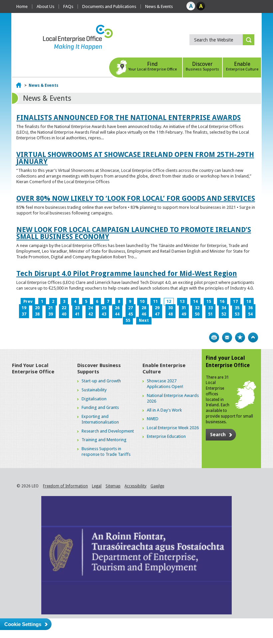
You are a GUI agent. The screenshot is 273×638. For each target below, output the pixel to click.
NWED (152, 418)
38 (37, 314)
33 (210, 308)
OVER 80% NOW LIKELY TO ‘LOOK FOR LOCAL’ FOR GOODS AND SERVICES (135, 198)
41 (77, 314)
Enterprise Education (166, 436)
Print (214, 337)
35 (237, 308)
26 (117, 308)
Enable (242, 66)
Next (144, 320)
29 (157, 308)
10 (142, 301)
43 (104, 314)
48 (170, 314)
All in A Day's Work (164, 410)
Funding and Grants (100, 407)
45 (130, 314)
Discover (202, 66)
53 (237, 314)
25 (104, 308)
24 (90, 308)
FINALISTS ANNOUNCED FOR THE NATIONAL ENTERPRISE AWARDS (128, 117)
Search (218, 434)
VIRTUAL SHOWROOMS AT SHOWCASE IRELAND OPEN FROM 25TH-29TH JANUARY (135, 158)
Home (22, 6)
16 (222, 301)
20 (37, 308)
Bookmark (240, 337)
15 (208, 301)
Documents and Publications (109, 6)
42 (90, 314)
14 (195, 301)
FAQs (68, 6)
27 (130, 308)
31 (183, 308)
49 (183, 314)
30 (170, 308)
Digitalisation (94, 398)
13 (182, 301)
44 (117, 314)
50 (197, 314)
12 (168, 301)
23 (77, 308)
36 (250, 308)
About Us (45, 6)
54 (250, 314)
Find (152, 66)
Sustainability (94, 389)
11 (155, 301)
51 (210, 314)
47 (157, 314)
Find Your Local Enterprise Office (33, 368)
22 (64, 308)
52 (223, 314)
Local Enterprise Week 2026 (173, 427)
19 (24, 308)
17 (235, 301)
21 (50, 308)
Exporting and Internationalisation (100, 419)
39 (50, 314)
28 (143, 308)
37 (24, 314)
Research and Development (108, 431)
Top (253, 337)
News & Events (159, 6)
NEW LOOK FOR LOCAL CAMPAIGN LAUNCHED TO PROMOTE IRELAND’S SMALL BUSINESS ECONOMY (133, 233)
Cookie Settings (22, 624)
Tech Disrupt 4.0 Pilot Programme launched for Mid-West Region (126, 273)
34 (223, 308)
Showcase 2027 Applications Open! (165, 383)
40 (64, 314)
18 (248, 301)
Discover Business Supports (99, 368)
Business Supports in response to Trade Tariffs (106, 451)
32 (197, 308)
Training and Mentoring (104, 439)
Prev (27, 301)
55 (128, 320)
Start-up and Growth (101, 380)
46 (143, 314)
